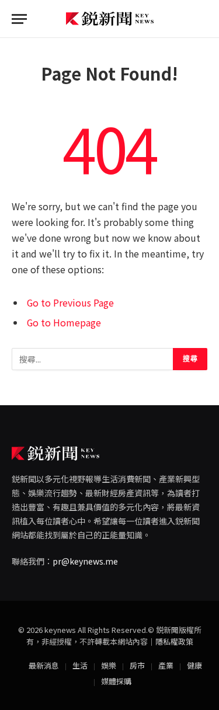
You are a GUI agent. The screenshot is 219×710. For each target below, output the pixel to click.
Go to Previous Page (70, 302)
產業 (165, 665)
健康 (194, 665)
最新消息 (44, 665)
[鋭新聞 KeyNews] (110, 19)
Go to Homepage (64, 322)
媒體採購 (116, 681)
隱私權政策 (174, 641)
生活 (80, 665)
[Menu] (19, 19)
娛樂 (108, 665)
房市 (137, 665)
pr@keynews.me (85, 561)
